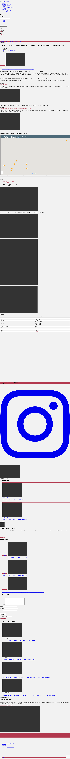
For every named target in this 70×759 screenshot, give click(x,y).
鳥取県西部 (14, 50)
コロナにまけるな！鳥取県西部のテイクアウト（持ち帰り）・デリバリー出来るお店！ (18, 69)
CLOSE (1, 14)
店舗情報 (7, 182)
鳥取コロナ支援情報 (6, 5)
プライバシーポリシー (9, 10)
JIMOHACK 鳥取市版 (10, 747)
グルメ (3, 6)
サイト (1, 610)
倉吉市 (3, 21)
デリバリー (10, 50)
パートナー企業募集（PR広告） (8, 7)
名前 (1, 606)
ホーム (3, 3)
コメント (2, 604)
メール (2, 608)
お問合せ (4, 8)
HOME (3, 67)
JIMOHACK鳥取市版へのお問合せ (6, 705)
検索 (1, 31)
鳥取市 (3, 20)
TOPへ (3, 757)
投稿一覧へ (2, 537)
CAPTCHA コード (3, 616)
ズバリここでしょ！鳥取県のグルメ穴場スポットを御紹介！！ (16, 557)
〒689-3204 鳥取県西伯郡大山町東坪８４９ (43, 318)
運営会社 (4, 9)
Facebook (36, 331)
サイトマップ (7, 11)
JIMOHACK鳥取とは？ (6, 4)
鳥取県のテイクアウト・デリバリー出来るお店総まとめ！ (15, 575)
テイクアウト (4, 50)
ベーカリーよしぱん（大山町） (8, 181)
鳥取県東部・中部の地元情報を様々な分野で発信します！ (11, 41)
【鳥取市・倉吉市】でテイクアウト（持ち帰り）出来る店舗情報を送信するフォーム (16, 108)
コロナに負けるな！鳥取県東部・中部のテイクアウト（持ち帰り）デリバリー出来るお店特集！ (23, 592)
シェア (5, 750)
